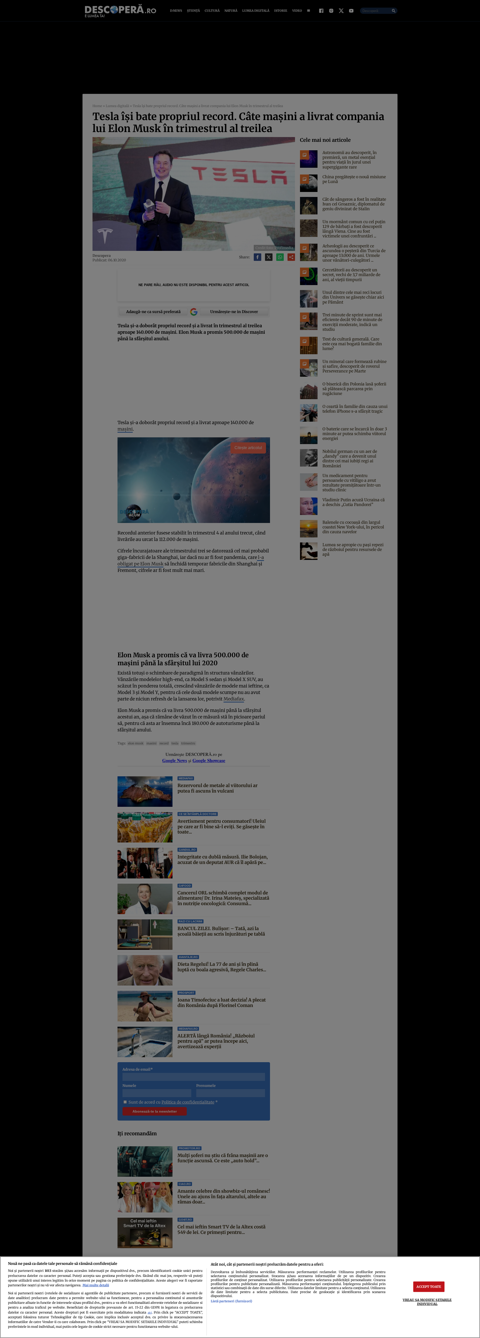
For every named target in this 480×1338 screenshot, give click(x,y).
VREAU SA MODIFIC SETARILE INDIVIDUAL (427, 1302)
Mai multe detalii (95, 1285)
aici (150, 1312)
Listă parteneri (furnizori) (231, 1301)
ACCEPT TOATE (428, 1287)
